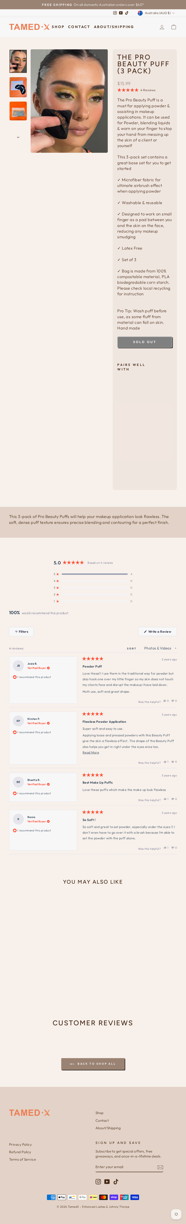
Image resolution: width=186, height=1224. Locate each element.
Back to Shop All (96, 1063)
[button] (136, 90)
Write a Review (162, 632)
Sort (132, 648)
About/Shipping (114, 26)
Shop (58, 26)
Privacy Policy (20, 1144)
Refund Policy (20, 1152)
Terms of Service (22, 1159)
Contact (79, 26)
